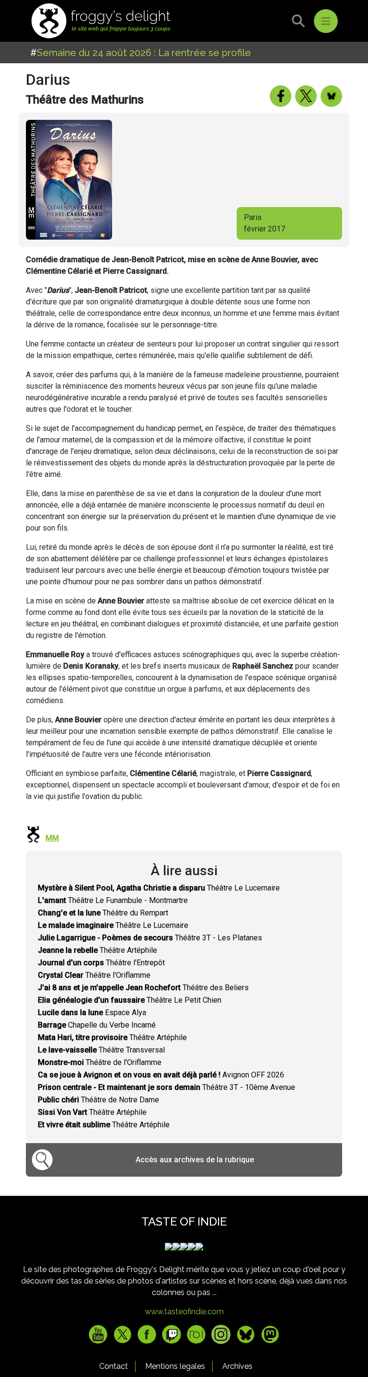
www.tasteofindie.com (184, 1311)
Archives (237, 1366)
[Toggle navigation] (326, 21)
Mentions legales (175, 1366)
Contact (113, 1366)
